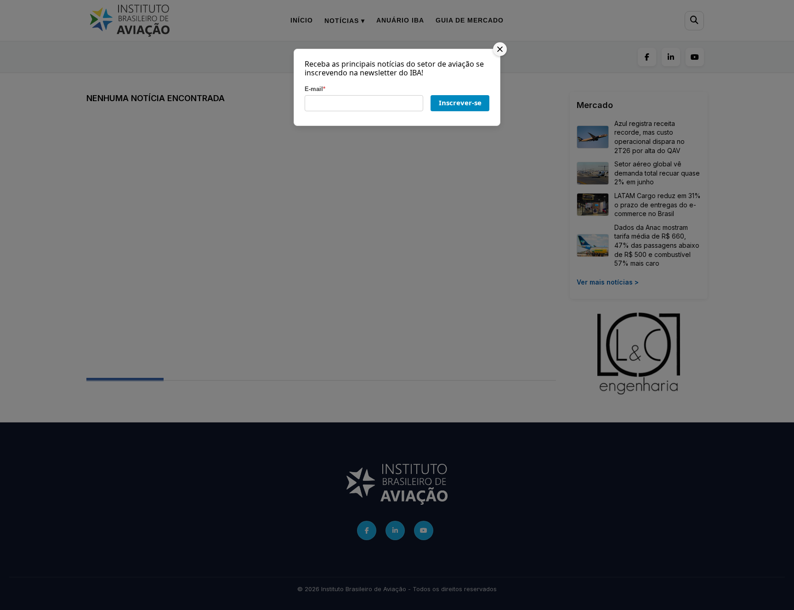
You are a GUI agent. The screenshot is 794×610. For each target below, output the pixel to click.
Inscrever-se (460, 102)
